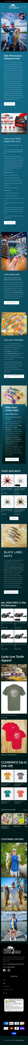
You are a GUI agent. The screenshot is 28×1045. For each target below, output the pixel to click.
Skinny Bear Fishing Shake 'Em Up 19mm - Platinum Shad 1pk (19, 489)
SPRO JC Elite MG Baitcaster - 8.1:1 (20, 645)
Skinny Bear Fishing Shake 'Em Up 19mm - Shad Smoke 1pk (7, 510)
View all (14, 518)
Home (4, 983)
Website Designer (20, 1040)
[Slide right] (17, 832)
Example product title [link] (5, 783)
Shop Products (6, 986)
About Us (5, 993)
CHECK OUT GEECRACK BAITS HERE (13, 376)
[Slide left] (10, 832)
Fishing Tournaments (8, 989)
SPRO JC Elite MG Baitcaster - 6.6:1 (7, 645)
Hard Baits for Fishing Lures (5, 827)
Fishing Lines (16, 826)
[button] (2, 6)
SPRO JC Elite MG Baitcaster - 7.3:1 (7, 623)
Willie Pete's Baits (12, 459)
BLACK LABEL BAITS (11, 592)
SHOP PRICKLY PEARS (11, 302)
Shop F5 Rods (9, 104)
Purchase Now (9, 222)
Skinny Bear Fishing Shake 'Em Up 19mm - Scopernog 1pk (6, 489)
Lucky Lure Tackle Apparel (8, 755)
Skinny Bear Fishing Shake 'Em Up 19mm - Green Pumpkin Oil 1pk (19, 510)
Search (4, 980)
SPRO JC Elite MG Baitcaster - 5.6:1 (20, 623)
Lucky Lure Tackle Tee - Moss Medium (9, 715)
